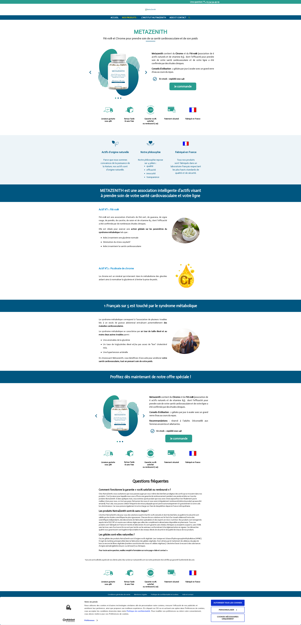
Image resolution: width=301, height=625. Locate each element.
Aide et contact (178, 17)
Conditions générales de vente (119, 595)
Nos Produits (129, 17)
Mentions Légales (140, 595)
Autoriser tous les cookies (228, 603)
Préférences (89, 620)
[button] (90, 72)
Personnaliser (226, 610)
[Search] (189, 17)
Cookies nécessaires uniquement (227, 618)
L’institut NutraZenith (153, 17)
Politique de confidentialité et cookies (164, 595)
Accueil (115, 17)
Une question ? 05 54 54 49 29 (204, 2)
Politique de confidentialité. (139, 611)
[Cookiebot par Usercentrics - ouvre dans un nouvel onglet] (69, 620)
